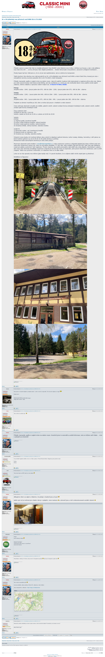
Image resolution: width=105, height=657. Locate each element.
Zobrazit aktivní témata (17, 15)
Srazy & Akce (9, 17)
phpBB (49, 655)
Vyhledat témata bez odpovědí (7, 15)
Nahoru (3, 386)
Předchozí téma (93, 25)
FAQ (98, 11)
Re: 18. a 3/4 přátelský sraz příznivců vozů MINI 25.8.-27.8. (30, 432)
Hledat (102, 11)
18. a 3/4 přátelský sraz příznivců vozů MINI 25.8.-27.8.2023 (22, 19)
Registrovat (10, 11)
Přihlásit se (5, 11)
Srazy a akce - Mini (15, 17)
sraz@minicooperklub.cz (45, 144)
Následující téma (100, 25)
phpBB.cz (55, 656)
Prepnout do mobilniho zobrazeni (52, 654)
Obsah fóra (4, 17)
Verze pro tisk (4, 25)
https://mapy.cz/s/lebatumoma (33, 587)
